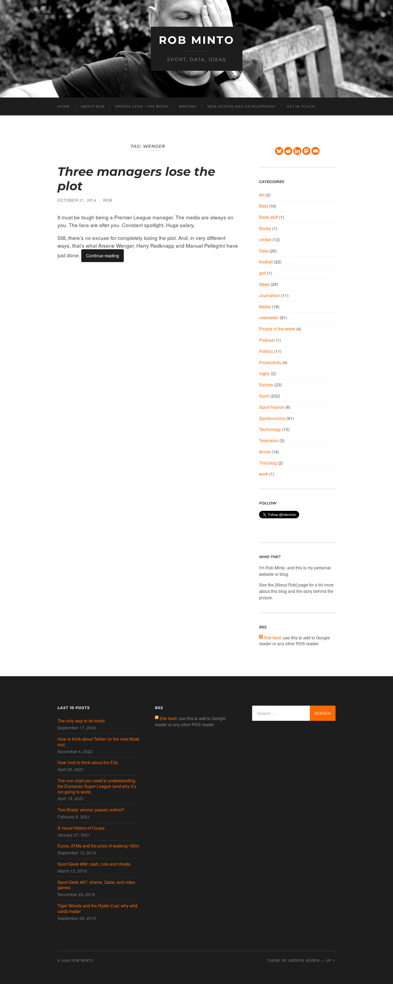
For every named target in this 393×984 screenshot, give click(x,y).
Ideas (264, 284)
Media (265, 307)
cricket (265, 239)
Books (265, 228)
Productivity (270, 362)
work (263, 474)
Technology (270, 429)
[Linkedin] (297, 151)
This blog (268, 463)
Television (268, 440)
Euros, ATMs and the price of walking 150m (98, 846)
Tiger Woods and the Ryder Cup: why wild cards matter (97, 908)
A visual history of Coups (81, 828)
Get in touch (301, 106)
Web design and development (241, 106)
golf (262, 273)
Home (63, 106)
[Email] (315, 151)
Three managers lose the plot (136, 178)
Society (266, 385)
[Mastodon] (306, 151)
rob (107, 200)
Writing (187, 106)
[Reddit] (288, 151)
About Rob (93, 106)
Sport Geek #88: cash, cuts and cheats (93, 864)
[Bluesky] (279, 151)
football (266, 262)
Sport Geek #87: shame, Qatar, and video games (96, 885)
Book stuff (268, 217)
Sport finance (271, 407)
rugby (264, 373)
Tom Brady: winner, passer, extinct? (90, 810)
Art (261, 195)
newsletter (269, 317)
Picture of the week (277, 329)
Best (263, 206)
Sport (264, 396)
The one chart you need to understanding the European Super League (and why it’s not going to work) (96, 786)
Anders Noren (303, 960)
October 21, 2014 (77, 200)
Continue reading (102, 255)
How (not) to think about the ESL (88, 762)
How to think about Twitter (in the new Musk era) (98, 742)
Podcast (267, 340)
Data (263, 251)
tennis (265, 452)
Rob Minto (196, 39)
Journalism (269, 295)
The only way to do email (81, 721)
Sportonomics (272, 418)
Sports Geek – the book (141, 106)
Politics (266, 351)
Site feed (272, 638)
